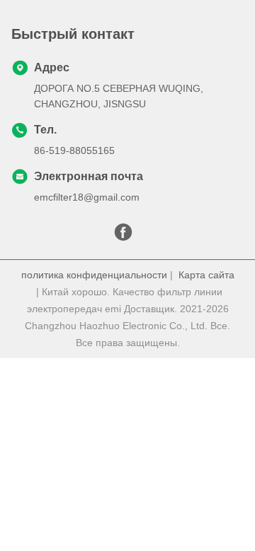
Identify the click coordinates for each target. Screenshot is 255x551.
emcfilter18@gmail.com (87, 197)
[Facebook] (123, 236)
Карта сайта (206, 274)
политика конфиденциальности (94, 274)
